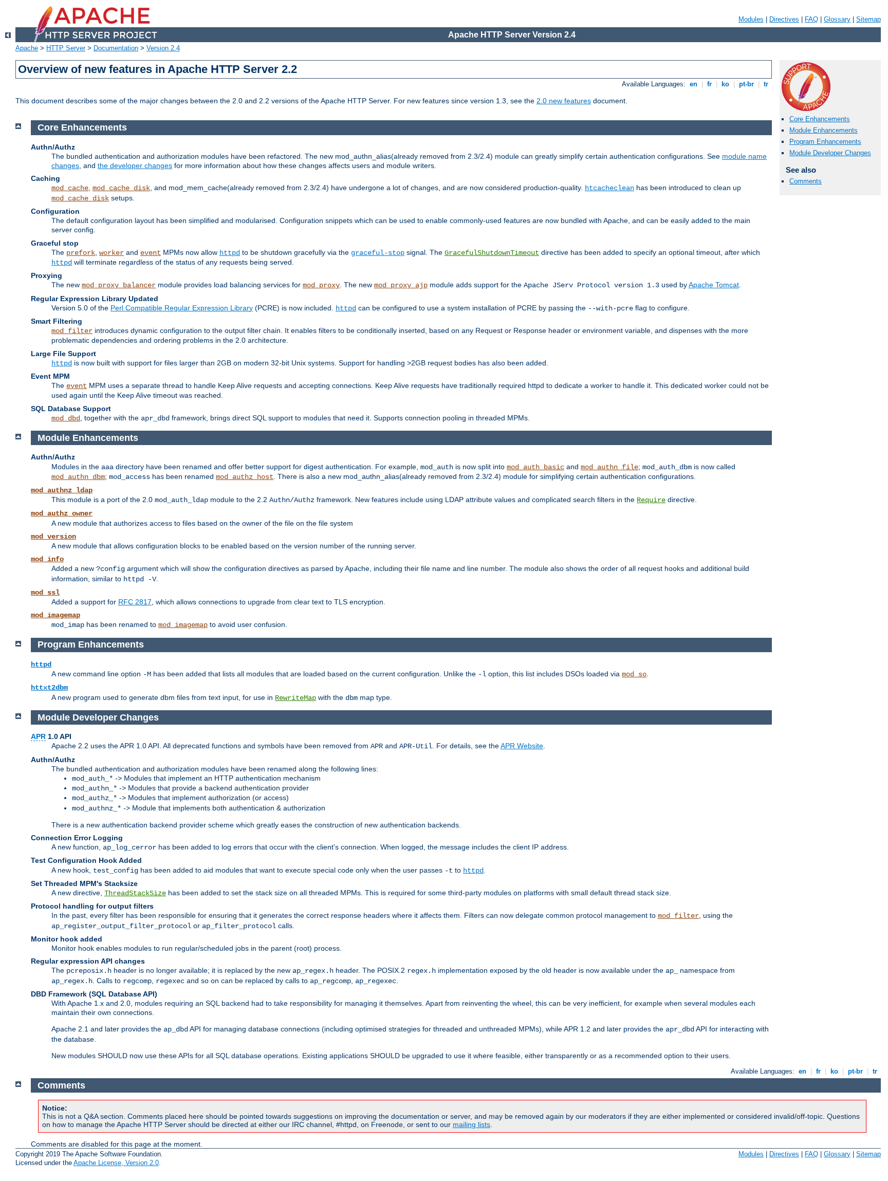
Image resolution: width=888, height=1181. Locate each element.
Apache (26, 48)
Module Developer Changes (830, 153)
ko (725, 84)
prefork (80, 253)
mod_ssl (45, 592)
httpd (229, 253)
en (693, 84)
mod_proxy (321, 285)
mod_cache (69, 188)
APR (38, 736)
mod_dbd (65, 418)
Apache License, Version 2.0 (116, 1163)
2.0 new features (563, 101)
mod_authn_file (609, 467)
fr (709, 84)
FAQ (811, 19)
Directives (784, 19)
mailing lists (471, 1124)
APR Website (522, 746)
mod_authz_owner (61, 513)
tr (766, 84)
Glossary (837, 19)
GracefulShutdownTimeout (492, 253)
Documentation (116, 48)
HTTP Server (65, 48)
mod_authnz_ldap (61, 490)
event (150, 253)
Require (651, 500)
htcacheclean (609, 188)
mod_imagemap (55, 615)
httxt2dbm (49, 688)
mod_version (53, 536)
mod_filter (71, 331)
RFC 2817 (135, 602)
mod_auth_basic (535, 467)
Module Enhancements (823, 130)
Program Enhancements (825, 141)
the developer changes (135, 165)
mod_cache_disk (121, 188)
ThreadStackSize (135, 893)
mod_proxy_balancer (119, 285)
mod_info (47, 559)
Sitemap (868, 19)
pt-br (746, 84)
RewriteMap (295, 698)
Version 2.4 (163, 48)
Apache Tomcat (714, 285)
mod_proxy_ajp (401, 285)
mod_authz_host (244, 477)
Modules (751, 19)
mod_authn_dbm (78, 477)
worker (111, 253)
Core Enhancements (819, 119)
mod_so (634, 674)
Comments (805, 181)
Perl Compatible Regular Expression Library (181, 308)
